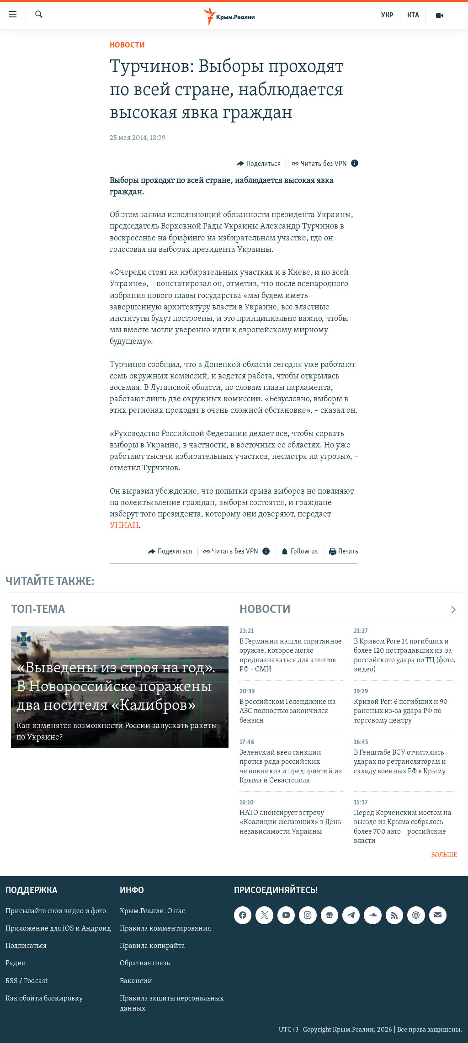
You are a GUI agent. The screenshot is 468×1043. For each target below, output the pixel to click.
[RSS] (394, 915)
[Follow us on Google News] (329, 915)
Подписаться (26, 946)
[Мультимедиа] (439, 15)
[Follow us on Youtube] (286, 915)
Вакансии (136, 980)
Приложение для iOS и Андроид (58, 928)
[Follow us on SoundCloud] (372, 915)
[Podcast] (416, 915)
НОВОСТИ (265, 610)
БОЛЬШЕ (444, 855)
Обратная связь (145, 963)
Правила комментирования (165, 928)
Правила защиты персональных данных (171, 1003)
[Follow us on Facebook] (242, 915)
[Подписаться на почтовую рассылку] (438, 915)
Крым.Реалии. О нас (152, 911)
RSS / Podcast (26, 980)
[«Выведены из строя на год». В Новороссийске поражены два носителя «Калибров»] (120, 687)
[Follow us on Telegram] (351, 915)
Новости (127, 46)
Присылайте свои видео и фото (55, 911)
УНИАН (124, 526)
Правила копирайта (152, 946)
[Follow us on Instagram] (307, 915)
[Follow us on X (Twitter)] (264, 915)
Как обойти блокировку (44, 998)
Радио (15, 963)
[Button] (259, 164)
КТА (413, 15)
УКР (387, 15)
